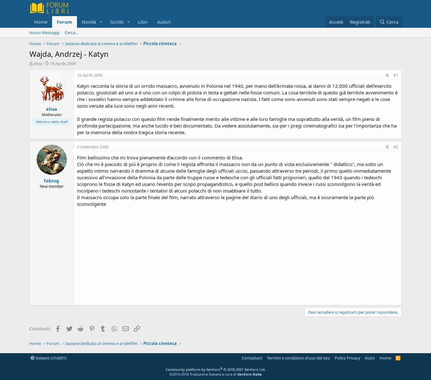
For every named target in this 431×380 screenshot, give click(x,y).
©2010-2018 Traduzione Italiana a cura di (215, 374)
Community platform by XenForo (216, 369)
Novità (89, 22)
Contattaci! (252, 358)
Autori (164, 22)
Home (40, 22)
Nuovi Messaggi (44, 32)
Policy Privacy (347, 358)
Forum (64, 22)
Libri (143, 22)
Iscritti (117, 22)
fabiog (51, 180)
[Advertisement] (237, 255)
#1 (395, 75)
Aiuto (370, 358)
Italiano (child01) (51, 358)
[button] (101, 22)
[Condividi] (387, 75)
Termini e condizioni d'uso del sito (298, 358)
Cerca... (71, 32)
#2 (395, 147)
